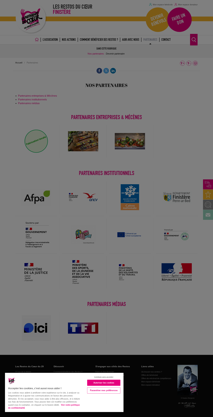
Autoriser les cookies (103, 383)
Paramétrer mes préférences (104, 390)
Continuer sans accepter (103, 377)
